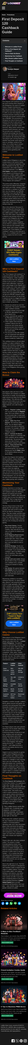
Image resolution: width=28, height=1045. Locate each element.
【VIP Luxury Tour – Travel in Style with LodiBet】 (14, 616)
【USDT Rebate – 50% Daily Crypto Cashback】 (14, 252)
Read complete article (7, 942)
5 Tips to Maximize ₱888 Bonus (13, 1007)
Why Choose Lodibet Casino (14, 58)
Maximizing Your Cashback (13, 56)
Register (22, 411)
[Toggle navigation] (3, 8)
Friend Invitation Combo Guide (13, 970)
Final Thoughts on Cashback (14, 61)
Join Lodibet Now (14, 260)
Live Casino (6, 171)
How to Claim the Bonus (12, 53)
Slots (20, 169)
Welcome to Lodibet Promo (13, 46)
